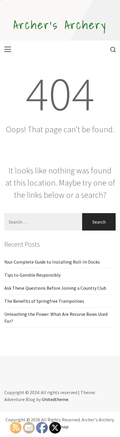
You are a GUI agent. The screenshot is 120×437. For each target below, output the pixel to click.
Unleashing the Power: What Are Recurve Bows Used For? (55, 317)
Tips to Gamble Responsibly (32, 275)
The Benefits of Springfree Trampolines (44, 301)
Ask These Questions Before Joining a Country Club (55, 288)
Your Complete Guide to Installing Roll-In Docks (52, 262)
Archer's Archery (60, 24)
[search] (111, 49)
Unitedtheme (55, 399)
